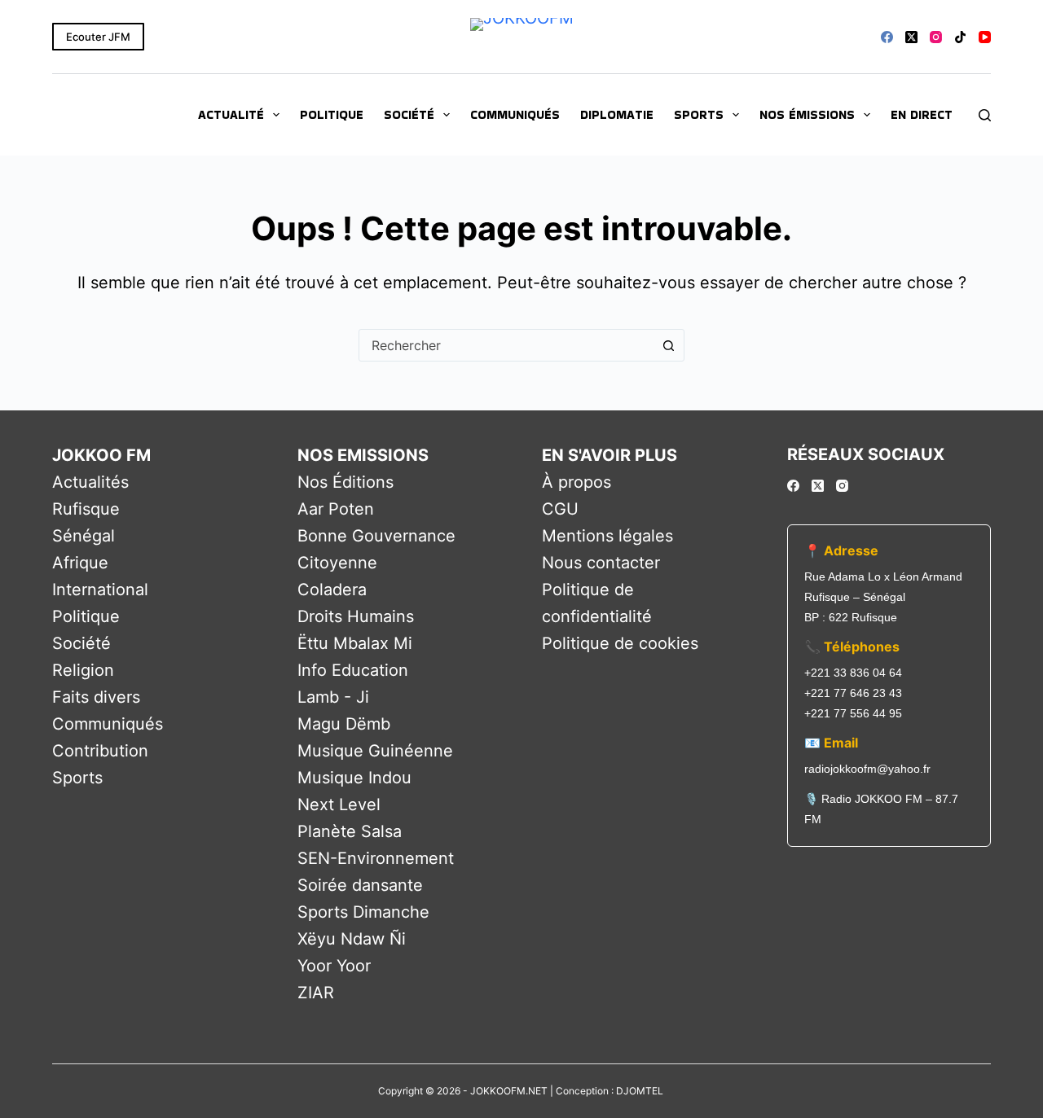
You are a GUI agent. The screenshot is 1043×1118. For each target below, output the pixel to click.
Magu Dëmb (343, 724)
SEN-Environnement (375, 858)
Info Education (352, 670)
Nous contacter (601, 562)
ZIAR (315, 992)
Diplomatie (617, 114)
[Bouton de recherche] (668, 345)
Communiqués (515, 114)
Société (409, 114)
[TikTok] (960, 37)
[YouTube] (985, 37)
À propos (576, 482)
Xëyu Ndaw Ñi (351, 939)
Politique (331, 114)
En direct (922, 114)
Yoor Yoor (334, 966)
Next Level (339, 804)
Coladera (332, 589)
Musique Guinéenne (375, 751)
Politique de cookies (620, 643)
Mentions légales (607, 536)
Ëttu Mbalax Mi (354, 643)
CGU (560, 509)
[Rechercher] (985, 115)
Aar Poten (335, 509)
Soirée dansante (360, 885)
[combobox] (506, 345)
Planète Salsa (349, 831)
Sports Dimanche (363, 912)
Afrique (80, 562)
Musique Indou (354, 777)
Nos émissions (807, 114)
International (100, 589)
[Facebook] (887, 37)
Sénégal (83, 536)
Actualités (90, 482)
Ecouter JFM (98, 36)
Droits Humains (355, 616)
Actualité (231, 114)
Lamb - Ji (333, 697)
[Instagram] (936, 37)
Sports (699, 114)
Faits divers (96, 697)
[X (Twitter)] (911, 37)
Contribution (100, 751)
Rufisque (86, 509)
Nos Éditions (345, 482)
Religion (83, 670)
